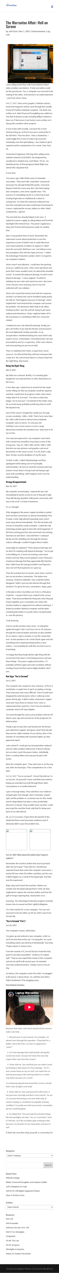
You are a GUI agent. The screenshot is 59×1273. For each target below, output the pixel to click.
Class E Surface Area (15, 1195)
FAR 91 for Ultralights (15, 1232)
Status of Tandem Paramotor (18, 1254)
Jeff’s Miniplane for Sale (16, 1187)
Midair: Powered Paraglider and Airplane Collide (26, 1182)
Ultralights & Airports (15, 1249)
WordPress (48, 1269)
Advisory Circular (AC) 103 (17, 1227)
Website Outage (13, 1178)
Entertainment (38, 31)
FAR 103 (9, 1219)
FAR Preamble (12, 1223)
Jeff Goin (13, 31)
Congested (10, 1236)
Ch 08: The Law (12, 1240)
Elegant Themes (24, 1269)
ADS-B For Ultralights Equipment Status (23, 1191)
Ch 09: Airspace (13, 1245)
